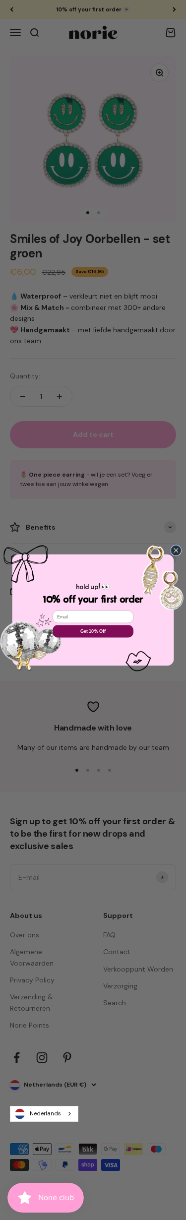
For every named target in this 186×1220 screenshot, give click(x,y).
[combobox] (44, 1114)
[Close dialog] (176, 550)
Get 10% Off (93, 631)
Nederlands (45, 1113)
